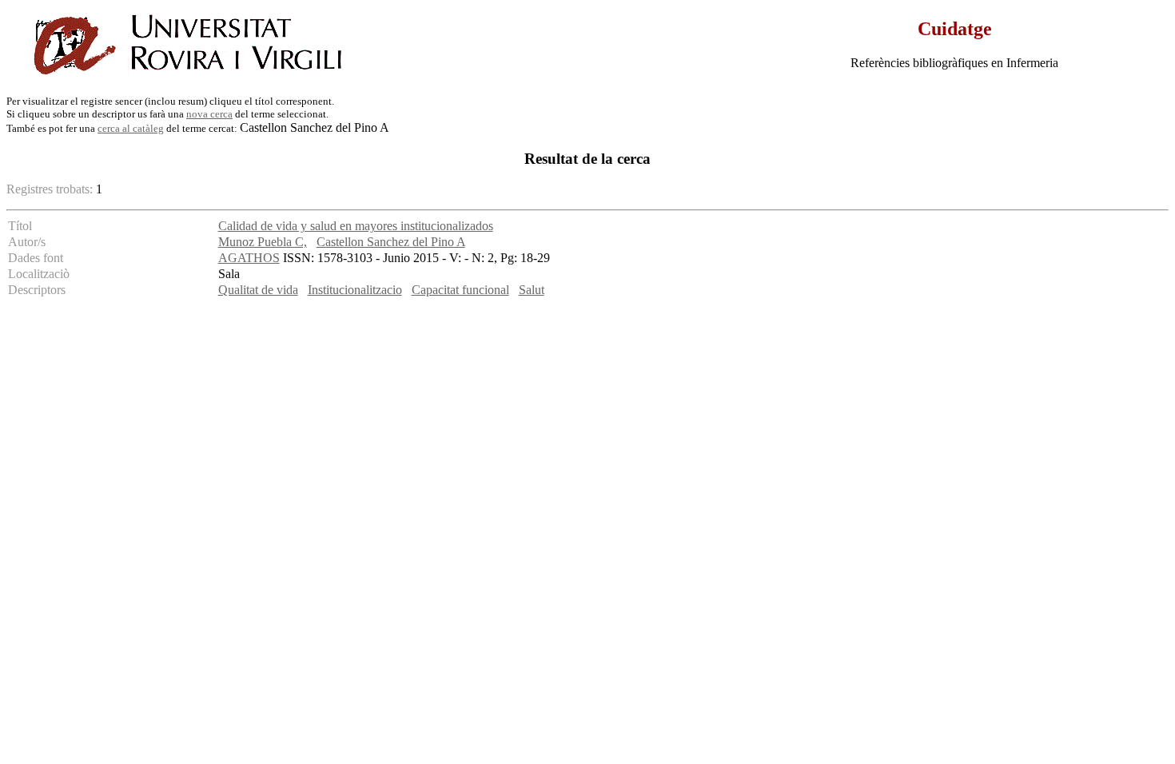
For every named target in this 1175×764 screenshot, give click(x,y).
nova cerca (209, 114)
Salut (531, 289)
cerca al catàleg (131, 128)
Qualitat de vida (258, 289)
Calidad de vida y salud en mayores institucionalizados (355, 226)
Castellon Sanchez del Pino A (391, 242)
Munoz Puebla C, (262, 242)
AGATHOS (249, 258)
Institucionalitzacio (355, 289)
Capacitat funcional (460, 289)
